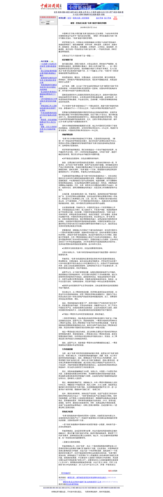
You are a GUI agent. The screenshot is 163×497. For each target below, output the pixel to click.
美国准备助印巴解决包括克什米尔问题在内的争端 (48, 87)
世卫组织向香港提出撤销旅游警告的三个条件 (48, 94)
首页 (69, 18)
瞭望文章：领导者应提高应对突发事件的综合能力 (87, 477)
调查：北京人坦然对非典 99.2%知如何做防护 (48, 129)
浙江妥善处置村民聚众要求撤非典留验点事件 (48, 73)
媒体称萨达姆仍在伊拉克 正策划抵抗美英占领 (48, 80)
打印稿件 (65, 473)
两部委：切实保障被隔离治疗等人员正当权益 (48, 122)
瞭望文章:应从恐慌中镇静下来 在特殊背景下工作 (82, 482)
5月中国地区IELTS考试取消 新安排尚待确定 (48, 101)
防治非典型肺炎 (72, 484)
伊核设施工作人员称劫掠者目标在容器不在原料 (48, 108)
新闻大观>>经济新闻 (81, 18)
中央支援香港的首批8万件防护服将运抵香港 (48, 115)
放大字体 (99, 18)
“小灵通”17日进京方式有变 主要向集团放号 (48, 66)
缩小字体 (107, 18)
